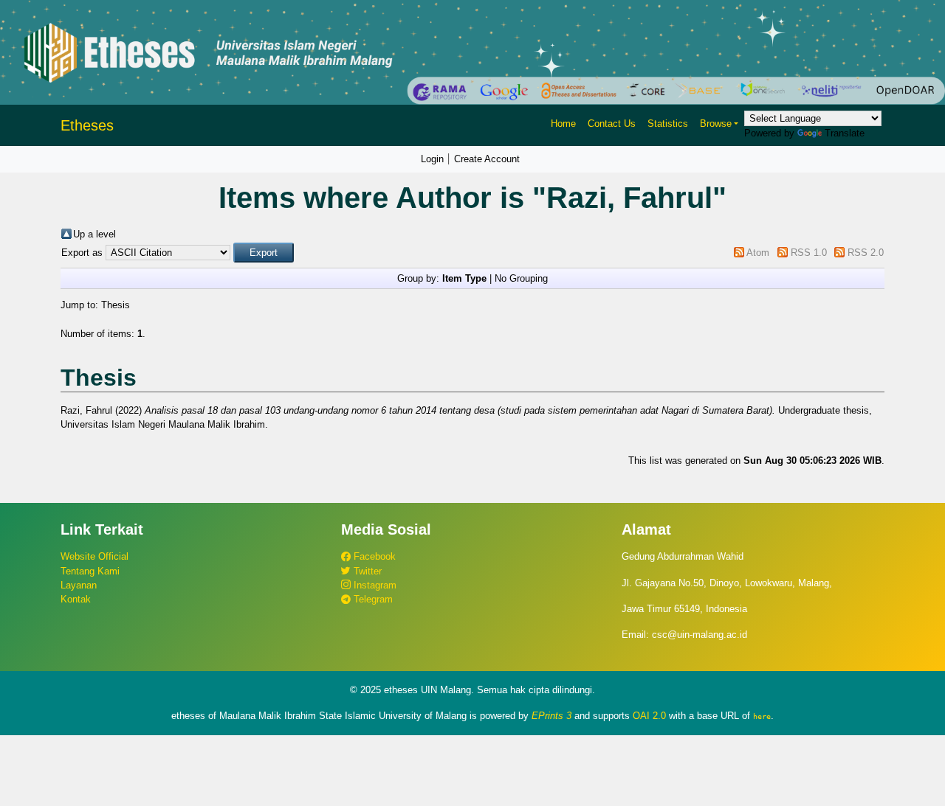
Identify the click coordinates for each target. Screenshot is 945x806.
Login (432, 158)
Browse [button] (716, 123)
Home (563, 123)
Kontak (76, 599)
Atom (757, 252)
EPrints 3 (551, 715)
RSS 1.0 (809, 252)
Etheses (87, 125)
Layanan (79, 585)
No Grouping (521, 278)
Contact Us (612, 123)
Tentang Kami (90, 571)
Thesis (115, 304)
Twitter (366, 571)
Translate (845, 133)
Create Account (487, 158)
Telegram (372, 599)
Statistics (667, 123)
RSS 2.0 (866, 252)
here (762, 716)
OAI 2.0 (649, 715)
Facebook (373, 556)
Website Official (94, 556)
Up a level (94, 234)
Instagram (373, 585)
